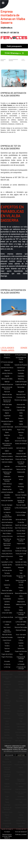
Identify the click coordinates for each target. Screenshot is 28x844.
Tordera (7, 646)
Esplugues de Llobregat (21, 657)
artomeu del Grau (21, 466)
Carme (21, 585)
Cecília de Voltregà (21, 551)
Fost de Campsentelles (7, 516)
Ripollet (7, 441)
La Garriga (7, 667)
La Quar (7, 624)
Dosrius (7, 643)
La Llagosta (7, 512)
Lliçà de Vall (21, 637)
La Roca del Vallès (21, 622)
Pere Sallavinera (7, 525)
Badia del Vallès (7, 453)
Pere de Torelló (21, 505)
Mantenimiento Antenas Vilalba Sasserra (7, 836)
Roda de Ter (21, 438)
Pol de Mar (21, 522)
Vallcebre (7, 604)
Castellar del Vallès (21, 562)
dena (20, 596)
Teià (21, 573)
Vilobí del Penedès (7, 637)
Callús (21, 421)
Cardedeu (21, 373)
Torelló (7, 580)
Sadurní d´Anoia (7, 551)
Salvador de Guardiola (21, 501)
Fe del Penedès (7, 576)
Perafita (20, 587)
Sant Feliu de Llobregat (7, 540)
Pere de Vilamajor (7, 505)
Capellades (21, 376)
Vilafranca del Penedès (7, 473)
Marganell (21, 391)
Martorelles (20, 387)
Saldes (21, 610)
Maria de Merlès (7, 634)
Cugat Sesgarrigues (7, 459)
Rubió (7, 432)
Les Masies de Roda (7, 617)
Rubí (7, 438)
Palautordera (21, 543)
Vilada (21, 556)
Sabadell (7, 548)
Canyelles (7, 495)
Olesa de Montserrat (7, 593)
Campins (21, 418)
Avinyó (21, 479)
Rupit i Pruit (21, 429)
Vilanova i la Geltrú (7, 456)
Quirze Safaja (21, 515)
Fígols (21, 654)
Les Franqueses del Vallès (21, 618)
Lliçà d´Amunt (7, 640)
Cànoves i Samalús (21, 495)
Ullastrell (7, 370)
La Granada (21, 664)
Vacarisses (7, 607)
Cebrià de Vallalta (7, 462)
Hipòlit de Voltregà (21, 525)
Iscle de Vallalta (7, 429)
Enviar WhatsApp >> (13, 53)
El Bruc (21, 640)
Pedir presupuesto (14, 46)
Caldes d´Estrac (7, 484)
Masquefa (21, 567)
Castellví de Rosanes (21, 365)
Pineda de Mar (7, 410)
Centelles (7, 365)
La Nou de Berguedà (21, 508)
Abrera (21, 646)
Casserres (7, 585)
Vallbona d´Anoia (21, 604)
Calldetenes (7, 424)
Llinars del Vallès (7, 613)
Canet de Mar (21, 497)
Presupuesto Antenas (3, 60)
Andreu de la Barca (21, 443)
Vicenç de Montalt (20, 459)
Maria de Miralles (21, 630)
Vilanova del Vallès (21, 456)
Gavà (20, 590)
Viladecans (7, 476)
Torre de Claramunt (21, 831)
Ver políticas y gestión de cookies (15, 751)
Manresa (21, 432)
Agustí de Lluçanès (7, 448)
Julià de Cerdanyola (7, 492)
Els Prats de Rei (7, 570)
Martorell (7, 391)
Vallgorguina (21, 601)
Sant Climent (21, 624)
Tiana (21, 570)
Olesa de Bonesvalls (21, 593)
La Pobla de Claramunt (7, 508)
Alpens (7, 413)
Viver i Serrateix (21, 634)
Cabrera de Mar (21, 469)
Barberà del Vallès (7, 379)
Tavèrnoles (21, 648)
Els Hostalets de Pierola (21, 358)
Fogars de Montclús (21, 651)
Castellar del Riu (7, 565)
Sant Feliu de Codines (21, 540)
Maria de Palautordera (7, 631)
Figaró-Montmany (7, 657)
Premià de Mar (21, 397)
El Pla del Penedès (21, 355)
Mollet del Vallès (7, 404)
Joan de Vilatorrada (7, 427)
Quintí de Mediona (7, 522)
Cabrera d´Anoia (7, 397)
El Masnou (7, 357)
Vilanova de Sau (7, 394)
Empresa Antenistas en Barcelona (13, 60)
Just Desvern (21, 536)
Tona (20, 489)
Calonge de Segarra (7, 421)
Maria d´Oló (21, 370)
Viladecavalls (21, 472)
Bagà (20, 415)
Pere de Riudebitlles (7, 531)
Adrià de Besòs (21, 448)
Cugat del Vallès (21, 548)
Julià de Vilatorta (7, 373)
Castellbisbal (21, 410)
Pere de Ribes (21, 531)
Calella (21, 424)
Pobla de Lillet (21, 407)
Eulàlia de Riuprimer (7, 384)
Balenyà (7, 381)
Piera (7, 587)
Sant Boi (7, 466)
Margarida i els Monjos (20, 576)
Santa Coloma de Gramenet (7, 388)
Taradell (7, 651)
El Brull (21, 661)
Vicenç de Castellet (7, 500)
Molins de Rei (21, 404)
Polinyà (7, 407)
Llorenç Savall (21, 533)
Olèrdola (7, 596)
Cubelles (21, 643)
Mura (20, 435)
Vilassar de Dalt (21, 453)
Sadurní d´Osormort (7, 556)
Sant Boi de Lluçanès (20, 462)
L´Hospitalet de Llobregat (21, 667)
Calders (21, 484)
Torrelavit (7, 831)
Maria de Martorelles (21, 627)
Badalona (21, 476)
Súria (21, 607)
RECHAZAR (9, 755)
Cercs (21, 362)
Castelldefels (7, 599)
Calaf (20, 559)
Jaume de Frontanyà (21, 427)
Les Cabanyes (7, 622)
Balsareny (21, 379)
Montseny (21, 486)
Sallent (7, 451)
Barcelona (7, 355)
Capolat (7, 376)
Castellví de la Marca (7, 367)
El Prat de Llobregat (7, 362)
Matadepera (7, 567)
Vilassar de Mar (7, 489)
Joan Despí (21, 492)
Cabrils (7, 418)
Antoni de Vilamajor (21, 441)
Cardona (7, 601)
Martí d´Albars (7, 533)
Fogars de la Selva (6, 654)
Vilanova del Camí (7, 469)
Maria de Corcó (21, 394)
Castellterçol (21, 367)
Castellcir (21, 599)
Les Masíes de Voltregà (21, 613)
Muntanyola (6, 486)
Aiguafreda (7, 415)
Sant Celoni (7, 627)
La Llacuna (7, 664)
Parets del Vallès (7, 590)
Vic (7, 559)
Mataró (21, 451)
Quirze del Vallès (7, 519)
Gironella (7, 661)
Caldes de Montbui (7, 528)
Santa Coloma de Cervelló (21, 581)
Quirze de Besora (21, 519)
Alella (21, 413)
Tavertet (7, 648)
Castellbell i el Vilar (7, 562)
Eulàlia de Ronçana (21, 381)
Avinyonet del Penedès (7, 480)
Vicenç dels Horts (7, 553)
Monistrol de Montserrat (7, 400)
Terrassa (7, 573)
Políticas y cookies (21, 834)
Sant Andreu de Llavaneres (7, 444)
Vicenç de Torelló (21, 553)
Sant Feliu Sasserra (21, 528)
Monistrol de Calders (21, 400)
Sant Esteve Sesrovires (7, 544)
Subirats (7, 610)
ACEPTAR (21, 755)
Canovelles (7, 497)
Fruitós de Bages (21, 512)
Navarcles (7, 435)
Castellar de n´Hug (21, 565)
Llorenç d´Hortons (7, 536)
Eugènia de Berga (21, 384)
